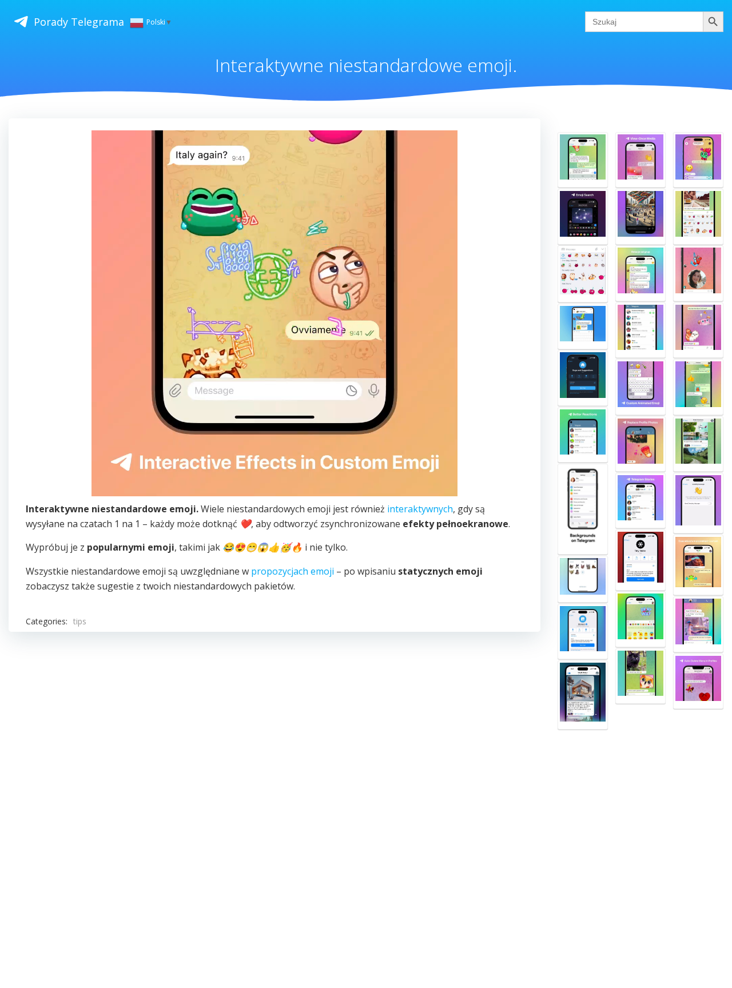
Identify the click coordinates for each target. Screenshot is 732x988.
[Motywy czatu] (698, 387)
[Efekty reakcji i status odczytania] (583, 435)
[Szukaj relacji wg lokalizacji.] (640, 216)
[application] (275, 313)
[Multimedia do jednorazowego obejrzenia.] (640, 160)
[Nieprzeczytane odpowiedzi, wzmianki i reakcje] (640, 330)
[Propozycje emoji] (698, 330)
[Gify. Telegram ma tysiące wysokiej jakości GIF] (698, 624)
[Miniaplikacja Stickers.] (583, 632)
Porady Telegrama (79, 22)
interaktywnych (420, 509)
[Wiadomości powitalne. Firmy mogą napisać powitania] (698, 503)
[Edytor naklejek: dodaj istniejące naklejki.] (583, 579)
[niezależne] (583, 326)
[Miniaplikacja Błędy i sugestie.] (583, 378)
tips (79, 621)
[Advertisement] (274, 779)
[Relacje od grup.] (640, 273)
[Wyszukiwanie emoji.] (583, 216)
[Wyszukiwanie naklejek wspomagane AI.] (640, 619)
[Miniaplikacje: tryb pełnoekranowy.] (640, 560)
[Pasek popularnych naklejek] (698, 216)
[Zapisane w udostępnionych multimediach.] (583, 695)
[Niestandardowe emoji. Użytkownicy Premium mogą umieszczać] (640, 387)
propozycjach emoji (292, 571)
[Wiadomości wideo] (698, 273)
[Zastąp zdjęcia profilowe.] (640, 444)
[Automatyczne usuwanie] (698, 681)
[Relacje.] (640, 501)
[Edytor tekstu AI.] (698, 160)
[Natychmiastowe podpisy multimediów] (640, 676)
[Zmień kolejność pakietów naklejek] (583, 274)
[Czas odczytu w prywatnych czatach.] (698, 565)
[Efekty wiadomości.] (583, 160)
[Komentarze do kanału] (698, 444)
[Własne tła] (583, 509)
